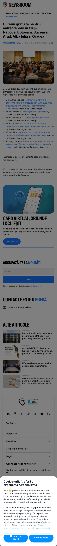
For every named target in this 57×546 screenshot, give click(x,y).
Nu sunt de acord (15, 537)
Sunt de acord (41, 537)
